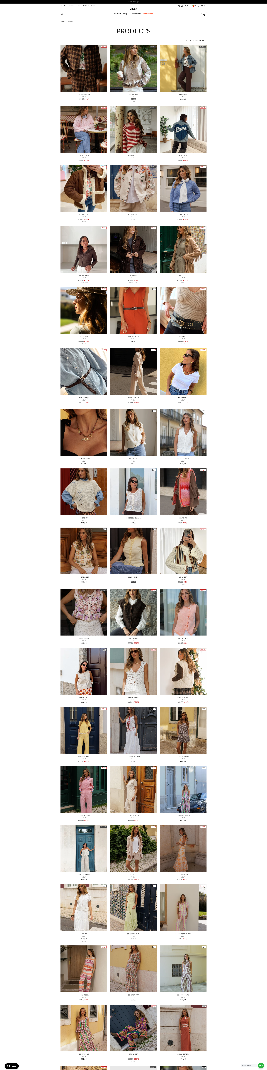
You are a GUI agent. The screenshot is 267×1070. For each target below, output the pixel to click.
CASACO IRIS (183, 94)
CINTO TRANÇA (84, 398)
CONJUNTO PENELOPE (183, 934)
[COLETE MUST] (133, 612)
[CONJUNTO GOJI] (133, 789)
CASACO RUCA (183, 214)
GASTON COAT (133, 94)
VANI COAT (133, 275)
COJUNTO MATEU (133, 398)
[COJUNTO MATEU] (133, 371)
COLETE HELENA (133, 577)
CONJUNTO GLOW (84, 815)
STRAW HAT (84, 336)
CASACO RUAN (133, 214)
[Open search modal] (62, 14)
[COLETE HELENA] (133, 551)
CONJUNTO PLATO (183, 995)
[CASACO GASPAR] (83, 68)
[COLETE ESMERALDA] (133, 491)
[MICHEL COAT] (83, 188)
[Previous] (108, 2)
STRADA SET (133, 1054)
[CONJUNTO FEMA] (183, 730)
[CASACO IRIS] (183, 68)
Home (62, 22)
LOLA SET (133, 875)
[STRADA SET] (133, 1028)
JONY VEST (183, 577)
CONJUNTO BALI (83, 756)
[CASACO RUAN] (133, 188)
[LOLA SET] (133, 848)
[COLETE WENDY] (183, 671)
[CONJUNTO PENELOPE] (183, 907)
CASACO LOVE (183, 155)
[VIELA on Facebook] (179, 6)
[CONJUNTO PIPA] (83, 968)
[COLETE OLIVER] (183, 612)
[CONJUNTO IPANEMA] (183, 789)
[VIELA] (133, 8)
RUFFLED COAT (84, 275)
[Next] (159, 2)
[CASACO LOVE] (183, 129)
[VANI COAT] (133, 249)
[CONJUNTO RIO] (83, 1028)
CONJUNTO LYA (183, 875)
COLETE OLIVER (183, 638)
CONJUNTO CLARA (133, 756)
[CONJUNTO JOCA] (83, 848)
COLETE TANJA (133, 697)
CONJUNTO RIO (84, 1054)
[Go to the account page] (201, 14)
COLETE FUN (183, 518)
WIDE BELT (183, 336)
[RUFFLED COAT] (83, 249)
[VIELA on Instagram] (182, 6)
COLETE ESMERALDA (133, 518)
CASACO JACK (84, 155)
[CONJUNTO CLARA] (133, 730)
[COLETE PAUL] (83, 671)
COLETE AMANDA (183, 459)
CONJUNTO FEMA (183, 756)
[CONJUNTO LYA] (183, 848)
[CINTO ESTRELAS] (133, 310)
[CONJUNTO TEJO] (183, 1028)
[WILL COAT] (183, 249)
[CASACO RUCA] (183, 188)
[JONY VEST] (183, 551)
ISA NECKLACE (183, 398)
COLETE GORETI (83, 577)
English (187, 6)
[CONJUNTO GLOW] (83, 789)
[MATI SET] (83, 907)
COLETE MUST (133, 638)
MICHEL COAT (84, 214)
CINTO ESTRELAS (133, 336)
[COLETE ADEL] (133, 432)
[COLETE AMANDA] (183, 432)
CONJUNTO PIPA (83, 995)
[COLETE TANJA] (133, 671)
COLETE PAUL (84, 697)
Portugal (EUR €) (200, 6)
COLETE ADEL (133, 459)
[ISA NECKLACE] (183, 371)
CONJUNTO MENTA (133, 934)
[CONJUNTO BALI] (83, 730)
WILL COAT (183, 275)
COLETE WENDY (183, 697)
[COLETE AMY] (83, 491)
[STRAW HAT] (83, 310)
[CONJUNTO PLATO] (183, 968)
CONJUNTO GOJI (133, 815)
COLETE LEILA (84, 638)
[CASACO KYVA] (133, 129)
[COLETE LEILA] (83, 612)
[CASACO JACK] (83, 129)
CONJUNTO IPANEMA (183, 815)
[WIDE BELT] (183, 310)
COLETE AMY (83, 518)
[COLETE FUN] (183, 491)
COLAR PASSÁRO (84, 459)
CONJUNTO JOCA (84, 875)
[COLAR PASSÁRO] (83, 432)
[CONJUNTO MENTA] (133, 907)
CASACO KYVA (133, 155)
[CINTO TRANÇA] (83, 371)
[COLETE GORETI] (83, 551)
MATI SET (84, 934)
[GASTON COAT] (133, 68)
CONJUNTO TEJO (183, 1054)
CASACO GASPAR (84, 94)
